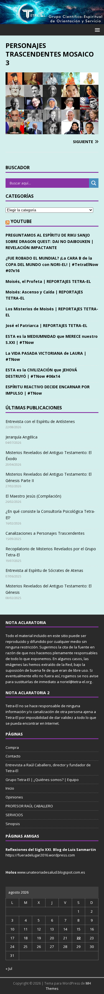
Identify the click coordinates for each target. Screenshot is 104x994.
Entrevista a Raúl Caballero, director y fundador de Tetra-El (48, 767)
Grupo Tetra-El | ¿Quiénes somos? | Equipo (42, 779)
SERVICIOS (14, 814)
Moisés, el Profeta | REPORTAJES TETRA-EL (48, 281)
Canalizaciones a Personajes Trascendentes (45, 533)
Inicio (10, 788)
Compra (12, 747)
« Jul (9, 968)
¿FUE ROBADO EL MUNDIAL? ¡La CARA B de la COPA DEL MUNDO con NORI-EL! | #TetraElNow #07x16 (52, 264)
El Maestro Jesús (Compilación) (33, 496)
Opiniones (14, 797)
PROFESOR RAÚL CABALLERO (29, 805)
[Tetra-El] (52, 20)
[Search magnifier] (93, 183)
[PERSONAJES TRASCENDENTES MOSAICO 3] (52, 131)
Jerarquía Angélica (21, 437)
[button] (96, 30)
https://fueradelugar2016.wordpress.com (40, 855)
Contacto (13, 756)
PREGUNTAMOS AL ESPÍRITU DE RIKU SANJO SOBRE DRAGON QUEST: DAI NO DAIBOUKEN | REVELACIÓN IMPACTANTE (49, 241)
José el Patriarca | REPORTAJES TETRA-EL (46, 325)
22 (78, 937)
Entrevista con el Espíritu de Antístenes (40, 421)
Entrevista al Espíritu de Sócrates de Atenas (44, 570)
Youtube (21, 221)
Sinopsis (13, 823)
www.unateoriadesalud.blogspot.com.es (51, 872)
